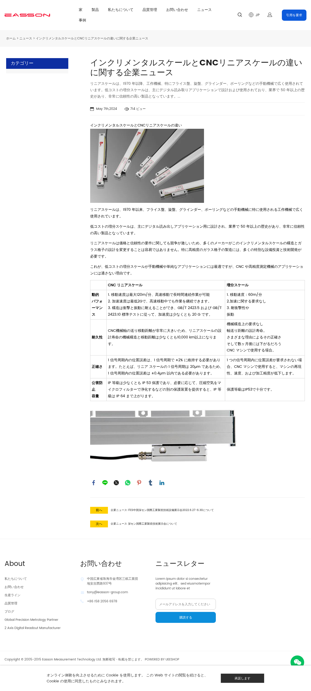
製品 (95, 10)
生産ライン (12, 595)
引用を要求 (294, 15)
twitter (116, 482)
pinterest (139, 482)
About (15, 564)
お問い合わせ (177, 10)
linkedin (161, 482)
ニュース (204, 10)
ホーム (11, 38)
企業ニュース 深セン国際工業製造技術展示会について (144, 524)
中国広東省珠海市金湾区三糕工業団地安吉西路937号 (112, 581)
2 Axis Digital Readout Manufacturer (33, 628)
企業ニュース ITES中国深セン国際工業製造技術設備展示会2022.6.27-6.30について (162, 510)
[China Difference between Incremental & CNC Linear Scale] (147, 166)
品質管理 (150, 10)
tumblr (150, 482)
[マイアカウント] (270, 15)
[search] (239, 15)
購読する (185, 617)
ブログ (9, 611)
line (105, 482)
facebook (93, 482)
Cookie (112, 675)
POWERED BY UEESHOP (162, 659)
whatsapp (127, 482)
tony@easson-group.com (107, 592)
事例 (82, 20)
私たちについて (120, 10)
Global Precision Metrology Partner (31, 619)
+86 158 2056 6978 (102, 601)
